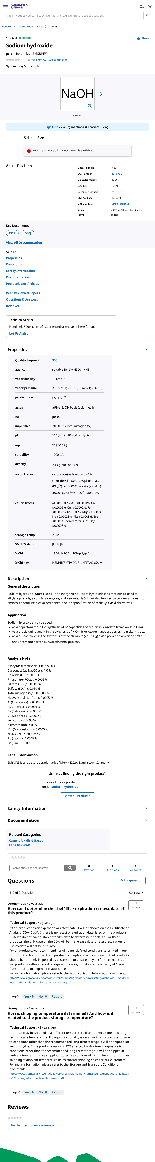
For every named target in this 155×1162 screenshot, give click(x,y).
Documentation (18, 277)
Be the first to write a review (34, 1126)
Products (6, 26)
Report (57, 996)
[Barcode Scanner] (142, 6)
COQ (28, 233)
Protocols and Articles (22, 283)
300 (54, 360)
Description (14, 264)
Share (145, 38)
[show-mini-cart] (149, 6)
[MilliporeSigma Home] (19, 6)
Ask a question (58, 60)
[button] (136, 905)
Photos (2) (77, 115)
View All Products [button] (77, 796)
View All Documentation (24, 242)
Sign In (50, 127)
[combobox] (77, 15)
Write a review (37, 60)
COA (12, 233)
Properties (14, 258)
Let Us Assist (18, 333)
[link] (18, 857)
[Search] (147, 15)
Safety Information (20, 271)
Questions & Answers (22, 299)
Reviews (12, 306)
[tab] (10, 26)
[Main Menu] (5, 6)
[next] (101, 94)
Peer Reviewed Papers (23, 293)
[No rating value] (14, 60)
